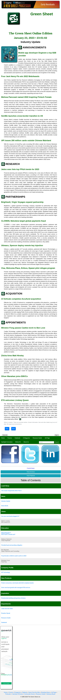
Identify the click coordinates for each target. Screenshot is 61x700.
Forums (10, 438)
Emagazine (17, 692)
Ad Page (47, 438)
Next (13, 428)
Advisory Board (51, 694)
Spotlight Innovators (6, 442)
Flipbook (24, 692)
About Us (26, 442)
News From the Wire (34, 692)
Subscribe (5, 435)
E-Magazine (26, 438)
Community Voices (29, 694)
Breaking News (45, 692)
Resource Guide (37, 438)
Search (57, 442)
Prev (7, 428)
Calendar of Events (17, 694)
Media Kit (18, 442)
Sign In (56, 435)
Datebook (17, 438)
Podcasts (8, 694)
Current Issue (30, 468)
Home (3, 438)
